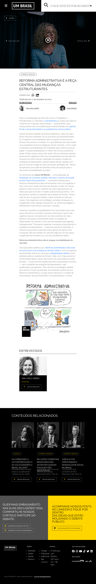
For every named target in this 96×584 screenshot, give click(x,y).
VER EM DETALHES (33, 387)
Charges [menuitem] (44, 551)
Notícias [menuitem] (30, 556)
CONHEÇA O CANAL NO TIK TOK (18, 526)
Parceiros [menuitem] (31, 559)
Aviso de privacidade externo (42, 576)
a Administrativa (51, 121)
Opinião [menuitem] (30, 554)
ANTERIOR (14, 41)
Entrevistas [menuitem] (31, 551)
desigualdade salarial (60, 253)
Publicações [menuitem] (45, 554)
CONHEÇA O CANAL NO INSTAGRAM (20, 530)
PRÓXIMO (82, 41)
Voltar (11, 18)
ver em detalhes (23, 479)
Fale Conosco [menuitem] (44, 560)
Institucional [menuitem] (45, 556)
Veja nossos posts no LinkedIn (68, 528)
